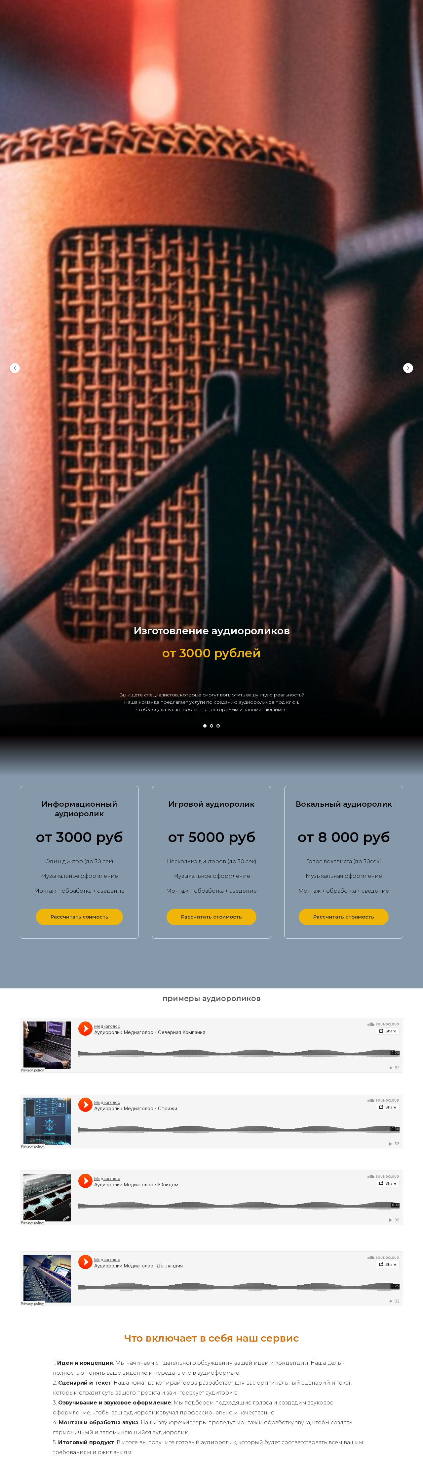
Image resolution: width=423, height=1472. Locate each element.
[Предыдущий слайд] (15, 368)
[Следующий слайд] (408, 368)
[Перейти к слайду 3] (218, 726)
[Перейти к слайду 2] (211, 726)
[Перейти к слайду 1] (205, 726)
